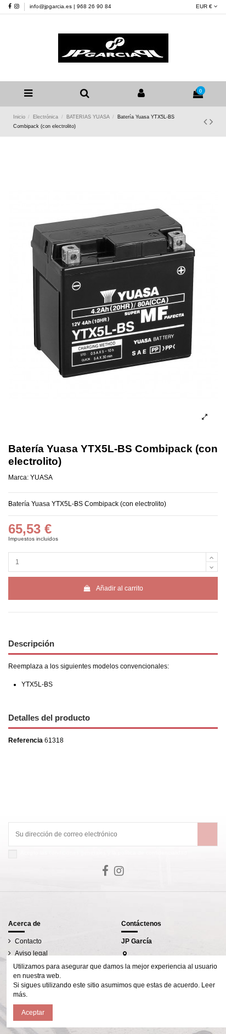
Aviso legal (31, 953)
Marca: (18, 477)
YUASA (41, 477)
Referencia (25, 740)
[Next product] (211, 121)
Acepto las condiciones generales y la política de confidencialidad (103, 853)
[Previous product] (207, 121)
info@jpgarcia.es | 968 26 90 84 (70, 6)
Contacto (28, 941)
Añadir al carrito (119, 588)
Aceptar (32, 1012)
